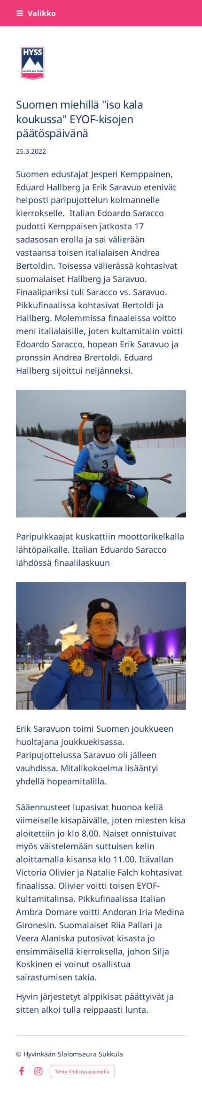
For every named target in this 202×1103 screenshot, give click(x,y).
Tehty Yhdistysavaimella (82, 1071)
